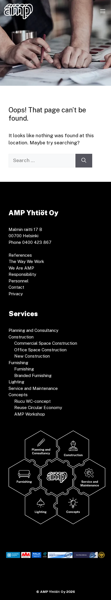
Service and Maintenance (33, 388)
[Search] (83, 161)
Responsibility (22, 274)
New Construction (32, 356)
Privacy (16, 293)
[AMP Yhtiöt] (18, 11)
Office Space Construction (40, 349)
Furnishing (24, 368)
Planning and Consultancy (33, 330)
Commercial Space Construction (45, 343)
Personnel (18, 280)
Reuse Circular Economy (38, 407)
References (20, 255)
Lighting (16, 381)
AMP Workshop (29, 414)
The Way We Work (26, 261)
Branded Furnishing (33, 375)
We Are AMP (21, 268)
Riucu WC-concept (32, 401)
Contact (16, 287)
